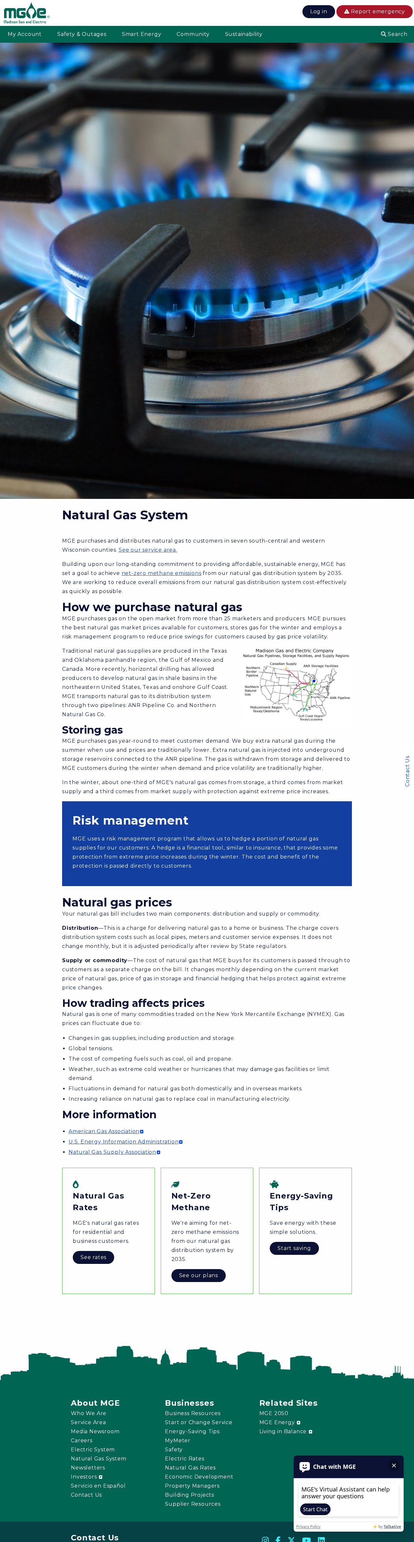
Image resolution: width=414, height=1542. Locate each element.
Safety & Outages (81, 34)
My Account (25, 34)
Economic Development (199, 1477)
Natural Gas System (98, 1459)
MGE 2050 (274, 1413)
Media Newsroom (95, 1431)
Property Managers (192, 1486)
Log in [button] (318, 11)
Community (193, 34)
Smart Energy (141, 34)
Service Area (88, 1422)
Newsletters (88, 1468)
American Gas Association (104, 1131)
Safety (174, 1449)
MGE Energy (278, 1422)
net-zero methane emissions (162, 573)
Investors (84, 1477)
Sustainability (244, 34)
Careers (82, 1440)
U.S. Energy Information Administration (124, 1142)
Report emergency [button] (377, 11)
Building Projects (189, 1495)
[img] (27, 14)
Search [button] (397, 34)
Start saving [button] (294, 1248)
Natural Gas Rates (190, 1468)
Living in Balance (283, 1431)
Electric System (93, 1449)
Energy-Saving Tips (192, 1431)
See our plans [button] (198, 1275)
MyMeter (178, 1440)
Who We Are (88, 1413)
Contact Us (407, 771)
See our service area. (148, 550)
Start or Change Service (198, 1422)
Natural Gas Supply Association (112, 1152)
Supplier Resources (192, 1504)
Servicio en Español (98, 1486)
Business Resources (192, 1413)
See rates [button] (93, 1257)
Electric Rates (184, 1459)
